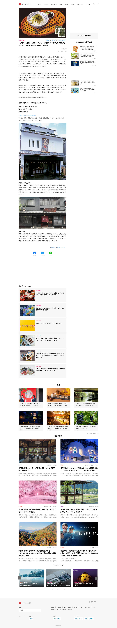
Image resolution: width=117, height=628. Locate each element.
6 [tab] (64, 589)
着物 (86, 618)
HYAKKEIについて (55, 609)
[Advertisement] (42, 269)
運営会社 (70, 609)
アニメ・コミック (78, 618)
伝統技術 (91, 618)
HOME (39, 4)
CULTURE (54, 4)
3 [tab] (57, 589)
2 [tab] (55, 589)
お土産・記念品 (57, 618)
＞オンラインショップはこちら (28, 115)
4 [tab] (59, 589)
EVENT (72, 4)
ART (61, 4)
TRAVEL (46, 4)
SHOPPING (80, 4)
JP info (88, 4)
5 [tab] (62, 589)
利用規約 (64, 609)
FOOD (66, 4)
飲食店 (31, 618)
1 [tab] (52, 589)
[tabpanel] (58, 578)
